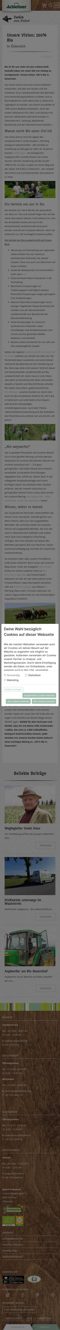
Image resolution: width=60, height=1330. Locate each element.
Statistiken (34, 675)
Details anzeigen (13, 689)
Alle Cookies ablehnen (18, 701)
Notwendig (13, 675)
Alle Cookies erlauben (44, 701)
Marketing (13, 680)
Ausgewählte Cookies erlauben (39, 695)
